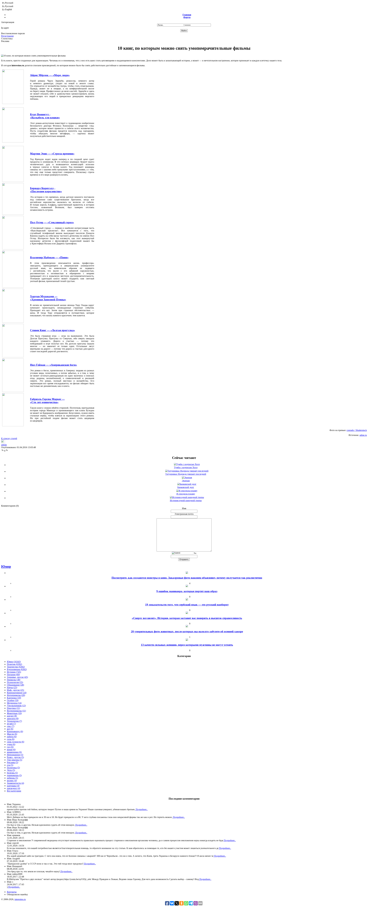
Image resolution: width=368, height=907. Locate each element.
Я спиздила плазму (185, 494)
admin (4, 445)
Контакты (12, 892)
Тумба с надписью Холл (186, 467)
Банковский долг (185, 487)
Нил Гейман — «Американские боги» (53, 364)
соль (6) (10, 739)
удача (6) (11, 744)
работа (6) (12, 736)
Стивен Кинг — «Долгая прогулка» (52, 330)
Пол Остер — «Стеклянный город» (52, 222)
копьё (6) (11, 749)
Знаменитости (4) (15, 783)
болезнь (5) (12, 773)
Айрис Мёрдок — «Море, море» (50, 75)
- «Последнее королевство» (46, 190)
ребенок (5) (12, 778)
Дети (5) (11, 770)
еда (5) (10, 765)
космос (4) (12, 780)
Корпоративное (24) (16, 692)
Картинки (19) (14, 698)
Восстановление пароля (13, 33)
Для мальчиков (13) (16, 705)
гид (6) (10, 747)
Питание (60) (13, 674)
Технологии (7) (14, 721)
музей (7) (11, 723)
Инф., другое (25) (15, 690)
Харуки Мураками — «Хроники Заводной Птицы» (48, 298)
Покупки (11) (13, 708)
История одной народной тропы (186, 500)
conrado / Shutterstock (357, 430)
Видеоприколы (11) (16, 711)
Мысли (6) (12, 734)
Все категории (14, 791)
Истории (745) (14, 672)
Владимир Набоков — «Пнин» (49, 257)
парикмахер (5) (14, 775)
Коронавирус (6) (15, 731)
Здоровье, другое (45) (17, 677)
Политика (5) (13, 767)
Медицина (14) (14, 703)
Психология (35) (15, 682)
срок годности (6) (15, 742)
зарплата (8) (13, 718)
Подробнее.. (141, 809)
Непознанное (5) (15, 754)
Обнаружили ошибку (17, 894)
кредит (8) (12, 716)
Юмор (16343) (14, 661)
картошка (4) (13, 785)
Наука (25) (12, 687)
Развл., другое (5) (15, 757)
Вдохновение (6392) (17, 669)
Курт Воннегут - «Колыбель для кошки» (45, 116)
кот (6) (10, 729)
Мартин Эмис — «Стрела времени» (52, 153)
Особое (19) (12, 700)
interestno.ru (20, 899)
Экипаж (186, 480)
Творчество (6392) (16, 667)
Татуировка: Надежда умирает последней (185, 474)
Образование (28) (15, 685)
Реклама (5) (12, 762)
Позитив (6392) (14, 664)
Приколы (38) (13, 679)
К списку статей (9, 438)
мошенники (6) (14, 752)
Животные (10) (14, 713)
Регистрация (7, 36)
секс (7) (10, 726)
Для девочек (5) (14, 760)
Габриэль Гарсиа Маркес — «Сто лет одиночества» (47, 401)
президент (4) (13, 788)
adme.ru (363, 435)
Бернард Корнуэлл (42, 188)
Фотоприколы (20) (16, 695)
